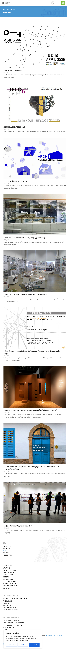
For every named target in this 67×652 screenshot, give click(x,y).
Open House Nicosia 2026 (12, 70)
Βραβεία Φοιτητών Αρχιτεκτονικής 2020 (17, 526)
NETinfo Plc (49, 635)
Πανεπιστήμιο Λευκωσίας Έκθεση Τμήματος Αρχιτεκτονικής (25, 294)
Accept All (34, 644)
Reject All (23, 644)
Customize (11, 644)
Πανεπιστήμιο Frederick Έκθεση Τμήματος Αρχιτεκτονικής (24, 238)
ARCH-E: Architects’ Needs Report (15, 181)
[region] (22, 639)
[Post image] (34, 47)
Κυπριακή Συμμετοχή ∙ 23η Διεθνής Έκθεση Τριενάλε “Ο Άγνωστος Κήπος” (30, 410)
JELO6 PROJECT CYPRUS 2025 (14, 127)
